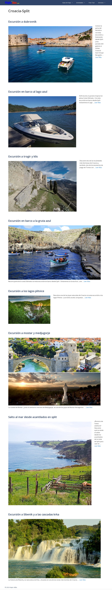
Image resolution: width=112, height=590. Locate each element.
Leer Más (98, 57)
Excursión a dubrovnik (22, 21)
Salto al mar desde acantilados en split (32, 417)
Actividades (79, 3)
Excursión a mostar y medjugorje (29, 333)
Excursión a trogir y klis (23, 156)
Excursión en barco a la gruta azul (29, 221)
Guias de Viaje (66, 3)
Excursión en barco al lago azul (27, 91)
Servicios (101, 3)
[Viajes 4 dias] (12, 2)
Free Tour (92, 3)
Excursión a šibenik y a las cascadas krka (33, 514)
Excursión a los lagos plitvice (26, 291)
